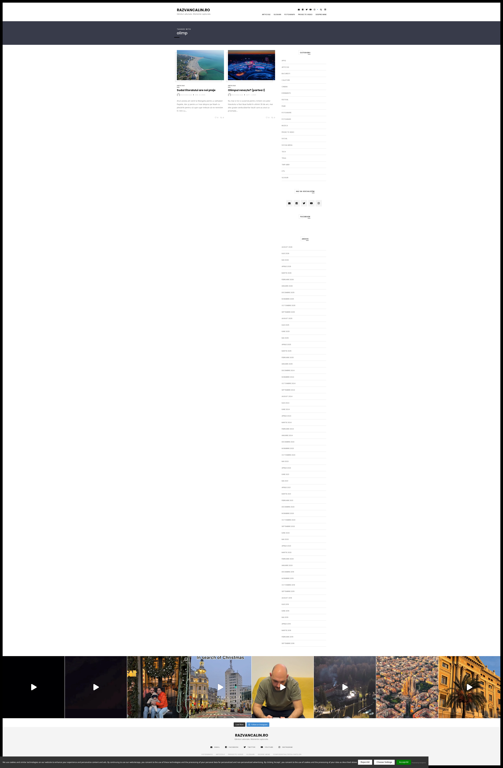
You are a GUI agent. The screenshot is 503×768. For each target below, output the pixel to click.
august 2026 (287, 247)
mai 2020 (285, 539)
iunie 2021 (285, 474)
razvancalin (186, 95)
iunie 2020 (286, 533)
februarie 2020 (288, 559)
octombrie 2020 (288, 520)
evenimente (286, 93)
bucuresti (286, 73)
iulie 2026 (285, 253)
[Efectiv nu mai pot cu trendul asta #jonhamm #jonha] (283, 687)
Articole (266, 14)
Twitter (251, 747)
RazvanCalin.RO (193, 10)
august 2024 (287, 396)
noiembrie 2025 (288, 299)
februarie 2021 (287, 500)
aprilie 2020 (286, 546)
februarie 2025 (288, 357)
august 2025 (287, 318)
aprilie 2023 (286, 468)
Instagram (287, 747)
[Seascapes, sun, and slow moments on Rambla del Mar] (469, 687)
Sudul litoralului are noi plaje (196, 90)
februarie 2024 (288, 429)
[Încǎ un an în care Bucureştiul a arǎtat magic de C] (220, 687)
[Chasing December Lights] (158, 687)
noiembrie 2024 (288, 377)
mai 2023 (285, 461)
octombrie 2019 (288, 585)
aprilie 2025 (286, 344)
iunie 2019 (285, 611)
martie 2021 (286, 494)
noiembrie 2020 (288, 513)
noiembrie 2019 (288, 578)
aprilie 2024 (286, 416)
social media (287, 145)
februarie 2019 (287, 637)
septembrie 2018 (288, 643)
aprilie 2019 (286, 624)
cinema (285, 87)
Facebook (234, 747)
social (284, 138)
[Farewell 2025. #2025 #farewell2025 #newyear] (96, 687)
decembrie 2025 (288, 292)
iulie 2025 (285, 325)
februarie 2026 (288, 279)
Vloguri (277, 14)
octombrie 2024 (289, 383)
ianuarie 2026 (287, 286)
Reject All (365, 762)
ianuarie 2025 (287, 364)
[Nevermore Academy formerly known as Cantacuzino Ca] (345, 687)
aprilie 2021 (286, 487)
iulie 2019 (285, 604)
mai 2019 (285, 617)
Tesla (284, 158)
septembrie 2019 (288, 591)
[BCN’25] (407, 687)
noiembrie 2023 (288, 448)
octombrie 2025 (288, 305)
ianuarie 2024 (287, 435)
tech (284, 152)
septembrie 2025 (288, 312)
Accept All (403, 762)
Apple (284, 60)
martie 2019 (286, 630)
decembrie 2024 (288, 370)
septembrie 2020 (288, 526)
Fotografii (289, 14)
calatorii (286, 80)
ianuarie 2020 (287, 565)
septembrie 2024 (288, 390)
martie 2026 (286, 273)
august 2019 (287, 598)
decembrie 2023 (288, 442)
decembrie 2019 (288, 572)
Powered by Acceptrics (419, 763)
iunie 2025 (286, 331)
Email (217, 747)
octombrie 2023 (288, 455)
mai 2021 (285, 481)
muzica (285, 125)
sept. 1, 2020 (251, 95)
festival (285, 100)
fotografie (286, 112)
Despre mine (321, 14)
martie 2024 (287, 422)
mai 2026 (285, 260)
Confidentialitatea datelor (287, 754)
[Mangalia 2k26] (34, 687)
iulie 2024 (285, 403)
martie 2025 (286, 351)
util (283, 171)
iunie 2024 (286, 409)
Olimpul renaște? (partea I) (246, 90)
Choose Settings (384, 762)
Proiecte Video (305, 14)
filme (284, 106)
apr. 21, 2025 (200, 95)
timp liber (285, 165)
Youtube (269, 747)
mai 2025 (285, 338)
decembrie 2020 (288, 507)
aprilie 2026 (286, 266)
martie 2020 (286, 552)
